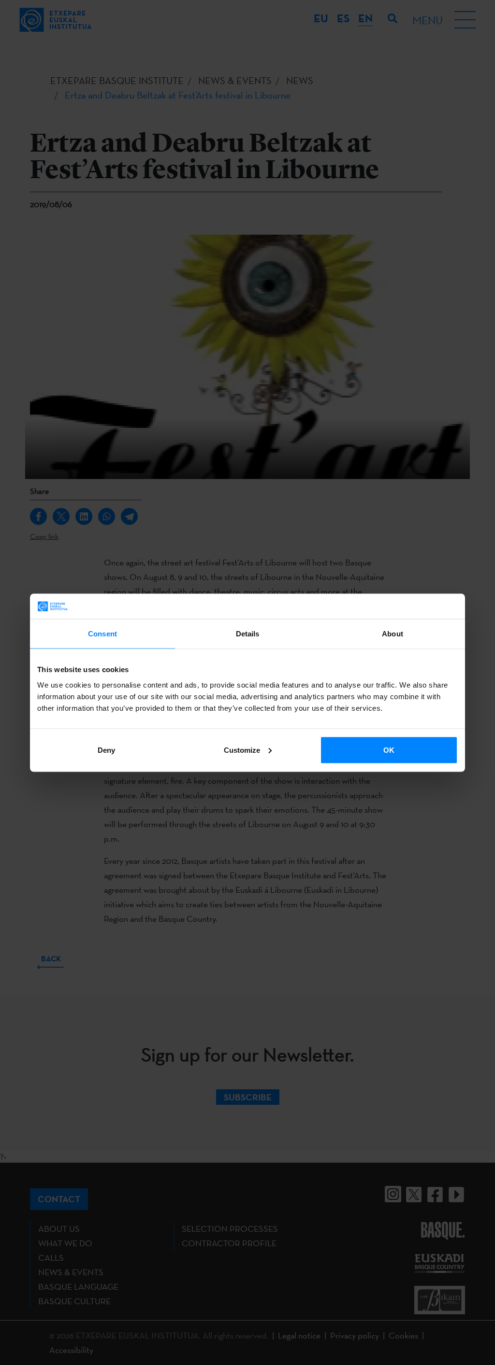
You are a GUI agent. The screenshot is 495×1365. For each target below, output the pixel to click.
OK (388, 750)
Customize (242, 750)
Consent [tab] (102, 634)
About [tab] (392, 634)
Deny (106, 750)
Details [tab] (248, 634)
